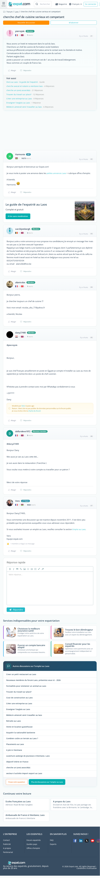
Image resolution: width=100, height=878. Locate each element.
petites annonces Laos (56, 173)
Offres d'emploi (33, 848)
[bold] (9, 569)
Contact (6, 840)
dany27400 (20, 333)
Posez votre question (16, 782)
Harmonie (20, 154)
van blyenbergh (22, 229)
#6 (91, 436)
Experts (53, 844)
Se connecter (90, 4)
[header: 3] (35, 569)
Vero (23, 406)
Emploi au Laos (79, 529)
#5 (91, 337)
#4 (91, 287)
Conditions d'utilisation (87, 868)
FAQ (51, 840)
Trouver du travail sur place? (18, 94)
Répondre (27, 70)
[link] (20, 569)
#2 (91, 159)
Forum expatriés (34, 840)
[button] (39, 569)
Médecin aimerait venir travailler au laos (24, 107)
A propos (7, 848)
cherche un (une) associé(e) (18, 90)
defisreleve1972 (22, 431)
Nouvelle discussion (26, 22)
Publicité (7, 844)
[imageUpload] (24, 569)
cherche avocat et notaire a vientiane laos (24, 86)
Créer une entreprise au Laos (19, 98)
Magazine (63, 4)
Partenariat (8, 852)
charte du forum (34, 411)
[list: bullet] (31, 569)
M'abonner (73, 22)
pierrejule (19, 31)
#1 (91, 36)
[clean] (42, 569)
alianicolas (20, 282)
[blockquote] (17, 569)
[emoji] (28, 569)
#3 (91, 233)
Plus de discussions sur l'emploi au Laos (47, 782)
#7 (91, 505)
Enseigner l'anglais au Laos (18, 102)
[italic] (13, 569)
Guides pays (32, 844)
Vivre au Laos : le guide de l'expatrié (22, 82)
